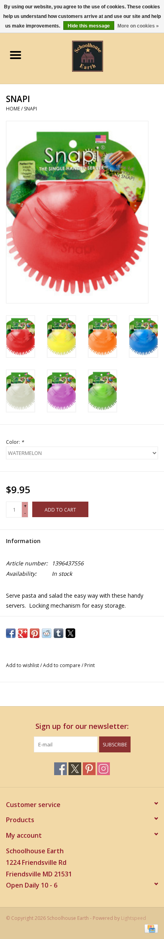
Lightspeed (133, 918)
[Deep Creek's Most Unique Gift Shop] (99, 55)
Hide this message (89, 26)
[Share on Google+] (22, 633)
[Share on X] (70, 633)
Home (13, 108)
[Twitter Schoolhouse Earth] (74, 768)
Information (23, 541)
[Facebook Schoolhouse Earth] (60, 768)
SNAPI (30, 108)
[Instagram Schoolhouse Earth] (103, 768)
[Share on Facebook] (11, 633)
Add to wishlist (23, 665)
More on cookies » (138, 26)
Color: (15, 442)
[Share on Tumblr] (58, 633)
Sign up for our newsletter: (82, 726)
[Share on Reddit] (46, 633)
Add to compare (62, 665)
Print (89, 665)
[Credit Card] (150, 928)
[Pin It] (34, 633)
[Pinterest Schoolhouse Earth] (89, 768)
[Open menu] (15, 55)
